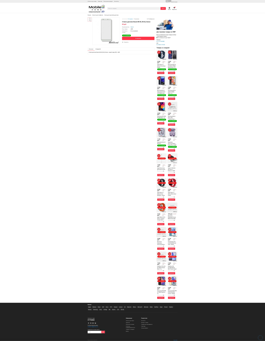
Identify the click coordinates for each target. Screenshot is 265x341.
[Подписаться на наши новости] (103, 332)
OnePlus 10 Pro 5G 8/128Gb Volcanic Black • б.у (161, 268)
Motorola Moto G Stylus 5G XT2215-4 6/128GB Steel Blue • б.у (161, 92)
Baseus (94, 307)
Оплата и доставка (92, 1)
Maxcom (129, 307)
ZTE (118, 309)
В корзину (138, 38)
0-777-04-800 (161, 41)
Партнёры (143, 326)
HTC (111, 307)
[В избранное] (164, 52)
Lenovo (120, 307)
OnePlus (156, 307)
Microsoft (140, 307)
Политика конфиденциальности (130, 327)
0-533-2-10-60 (161, 44)
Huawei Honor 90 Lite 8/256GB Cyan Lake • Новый (172, 243)
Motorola (146, 307)
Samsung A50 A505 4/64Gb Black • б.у (161, 117)
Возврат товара (144, 322)
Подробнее (160, 72)
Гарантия (100, 1)
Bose (99, 307)
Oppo (161, 307)
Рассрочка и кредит (108, 1)
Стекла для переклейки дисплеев (111, 15)
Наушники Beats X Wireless (161, 143)
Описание (91, 49)
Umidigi (105, 309)
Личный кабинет (144, 328)
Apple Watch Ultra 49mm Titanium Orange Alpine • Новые (161, 219)
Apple (89, 307)
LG (124, 307)
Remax (89, 309)
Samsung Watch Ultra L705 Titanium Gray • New (171, 118)
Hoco (107, 307)
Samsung (95, 309)
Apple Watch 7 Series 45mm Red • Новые (172, 194)
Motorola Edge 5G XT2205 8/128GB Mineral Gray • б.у (172, 66)
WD (109, 309)
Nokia (151, 307)
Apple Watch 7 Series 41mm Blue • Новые (161, 66)
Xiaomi (132, 27)
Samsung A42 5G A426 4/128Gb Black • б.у (172, 92)
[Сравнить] (164, 54)
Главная (89, 15)
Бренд (127, 331)
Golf (103, 307)
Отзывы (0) (98, 49)
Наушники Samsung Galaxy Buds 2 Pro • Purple (172, 143)
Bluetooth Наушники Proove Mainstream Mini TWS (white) (172, 217)
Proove (165, 307)
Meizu (134, 307)
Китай (122, 309)
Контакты (116, 1)
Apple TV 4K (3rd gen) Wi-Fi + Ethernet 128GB (171, 169)
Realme (171, 307)
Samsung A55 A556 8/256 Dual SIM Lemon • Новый (172, 292)
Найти (163, 8)
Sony (101, 309)
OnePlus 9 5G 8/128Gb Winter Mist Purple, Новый (172, 268)
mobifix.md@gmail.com (93, 326)
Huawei (115, 307)
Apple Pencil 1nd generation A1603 (161, 169)
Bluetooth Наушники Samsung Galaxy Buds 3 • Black (161, 243)
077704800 (171, 1)
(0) (163, 71)
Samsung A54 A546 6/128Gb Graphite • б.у (161, 292)
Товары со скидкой (130, 329)
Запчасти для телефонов (97, 15)
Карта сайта (175, 340)
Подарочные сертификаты (147, 324)
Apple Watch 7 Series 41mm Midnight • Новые (161, 194)
